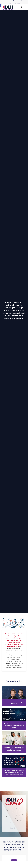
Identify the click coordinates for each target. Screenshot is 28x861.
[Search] (20, 7)
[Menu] (24, 7)
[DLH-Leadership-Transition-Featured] (14, 692)
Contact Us (17, 3)
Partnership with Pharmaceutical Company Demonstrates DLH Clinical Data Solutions (14, 749)
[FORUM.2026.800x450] (14, 714)
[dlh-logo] (11, 7)
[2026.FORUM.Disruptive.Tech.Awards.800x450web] (14, 761)
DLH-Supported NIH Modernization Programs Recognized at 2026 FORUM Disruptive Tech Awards (14, 772)
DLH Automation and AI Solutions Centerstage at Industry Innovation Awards (14, 725)
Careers (10, 3)
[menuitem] (10, 3)
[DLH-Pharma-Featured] (14, 738)
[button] (0, 5)
